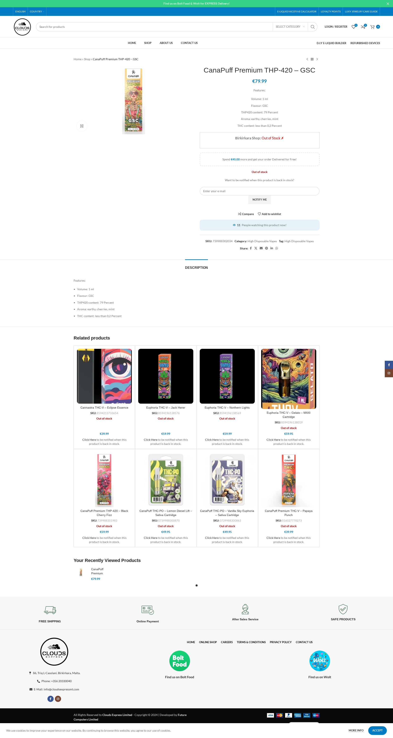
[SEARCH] (312, 27)
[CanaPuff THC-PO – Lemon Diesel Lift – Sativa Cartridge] (165, 479)
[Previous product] (307, 59)
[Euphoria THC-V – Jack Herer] (165, 376)
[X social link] (255, 248)
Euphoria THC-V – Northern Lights (227, 407)
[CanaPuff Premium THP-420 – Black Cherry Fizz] (104, 479)
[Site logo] (22, 26)
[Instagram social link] (58, 699)
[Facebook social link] (250, 248)
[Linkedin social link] (271, 248)
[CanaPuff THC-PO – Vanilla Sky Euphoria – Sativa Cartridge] (227, 479)
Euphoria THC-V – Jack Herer (165, 407)
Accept (377, 730)
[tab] (196, 265)
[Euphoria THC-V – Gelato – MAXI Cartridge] (288, 379)
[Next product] (317, 59)
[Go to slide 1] (197, 585)
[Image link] (54, 650)
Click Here (89, 439)
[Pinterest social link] (266, 248)
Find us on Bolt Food (179, 677)
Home (77, 59)
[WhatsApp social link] (276, 248)
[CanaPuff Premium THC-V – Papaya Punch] (288, 479)
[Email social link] (261, 248)
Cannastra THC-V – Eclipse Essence (104, 407)
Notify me (260, 199)
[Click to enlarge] (82, 126)
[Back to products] (312, 59)
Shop (87, 59)
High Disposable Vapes (262, 241)
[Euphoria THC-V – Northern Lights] (227, 376)
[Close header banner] (388, 3)
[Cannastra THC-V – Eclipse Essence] (104, 376)
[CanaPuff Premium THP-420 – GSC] (81, 572)
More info (356, 730)
